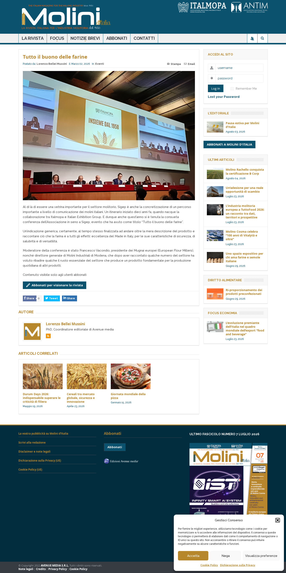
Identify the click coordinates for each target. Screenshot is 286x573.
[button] (278, 520)
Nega (226, 556)
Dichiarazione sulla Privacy (237, 565)
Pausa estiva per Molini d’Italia (242, 125)
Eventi (99, 63)
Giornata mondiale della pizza (128, 396)
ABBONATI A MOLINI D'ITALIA (229, 144)
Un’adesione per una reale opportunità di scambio (244, 190)
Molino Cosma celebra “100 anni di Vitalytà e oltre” (242, 235)
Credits (41, 569)
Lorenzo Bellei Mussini (52, 63)
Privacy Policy (57, 569)
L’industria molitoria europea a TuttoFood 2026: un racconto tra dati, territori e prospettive (245, 211)
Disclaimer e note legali (34, 451)
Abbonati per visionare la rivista (57, 285)
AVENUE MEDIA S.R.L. (55, 565)
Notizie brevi (85, 38)
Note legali (25, 569)
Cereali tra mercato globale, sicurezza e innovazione (81, 398)
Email (191, 64)
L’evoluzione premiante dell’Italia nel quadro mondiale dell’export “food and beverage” (245, 328)
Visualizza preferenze (261, 556)
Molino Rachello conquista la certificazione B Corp (245, 171)
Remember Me (246, 88)
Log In (215, 88)
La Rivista (33, 38)
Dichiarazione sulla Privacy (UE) (39, 460)
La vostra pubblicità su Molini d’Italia (43, 433)
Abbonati (116, 38)
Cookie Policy (209, 565)
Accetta (193, 556)
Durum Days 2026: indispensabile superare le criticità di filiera (42, 398)
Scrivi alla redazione (32, 442)
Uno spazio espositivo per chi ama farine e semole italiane (244, 257)
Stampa (176, 64)
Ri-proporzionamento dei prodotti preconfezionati (244, 292)
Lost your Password (224, 97)
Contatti (144, 38)
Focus (57, 38)
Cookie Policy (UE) (30, 469)
